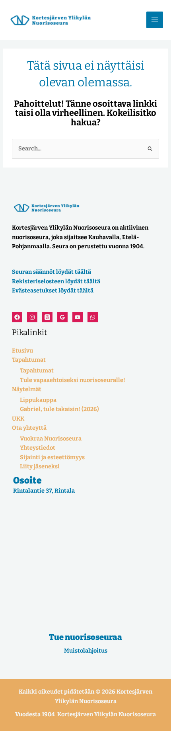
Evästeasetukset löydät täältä (52, 290)
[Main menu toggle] (154, 20)
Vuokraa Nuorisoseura (51, 438)
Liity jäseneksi (40, 466)
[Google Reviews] (62, 317)
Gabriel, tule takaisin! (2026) (59, 409)
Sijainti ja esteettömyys (52, 457)
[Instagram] (32, 317)
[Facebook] (17, 317)
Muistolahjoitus (85, 650)
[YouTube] (77, 317)
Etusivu (22, 350)
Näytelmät (26, 389)
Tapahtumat (29, 359)
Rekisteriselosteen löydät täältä (56, 281)
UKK (18, 418)
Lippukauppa (38, 400)
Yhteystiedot (37, 447)
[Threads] (47, 317)
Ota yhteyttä (29, 427)
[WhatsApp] (92, 317)
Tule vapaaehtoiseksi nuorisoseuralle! (72, 380)
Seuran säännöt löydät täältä (51, 271)
